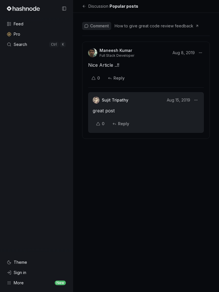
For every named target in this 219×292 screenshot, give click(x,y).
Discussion (98, 6)
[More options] (200, 52)
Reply (119, 78)
